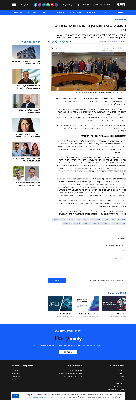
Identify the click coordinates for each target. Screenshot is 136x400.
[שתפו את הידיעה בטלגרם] (64, 41)
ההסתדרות (121, 219)
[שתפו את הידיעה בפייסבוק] (68, 41)
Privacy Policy (16, 373)
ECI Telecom (95, 219)
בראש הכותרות (120, 20)
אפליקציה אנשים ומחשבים (116, 390)
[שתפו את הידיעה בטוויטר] (53, 41)
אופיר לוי (70, 219)
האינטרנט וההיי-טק (119, 223)
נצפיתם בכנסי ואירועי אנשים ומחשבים (70, 373)
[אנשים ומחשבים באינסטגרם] (40, 5)
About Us (15, 370)
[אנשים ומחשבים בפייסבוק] (56, 5)
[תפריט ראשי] (14, 5)
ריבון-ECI (77, 223)
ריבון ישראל (86, 223)
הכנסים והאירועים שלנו (75, 370)
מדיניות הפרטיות (119, 386)
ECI (113, 219)
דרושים (122, 373)
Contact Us (16, 377)
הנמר (122, 380)
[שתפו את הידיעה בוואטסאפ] (60, 41)
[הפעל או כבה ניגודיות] (25, 5)
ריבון (78, 219)
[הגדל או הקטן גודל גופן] (28, 5)
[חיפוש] (20, 5)
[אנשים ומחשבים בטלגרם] (35, 5)
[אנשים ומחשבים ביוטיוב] (52, 5)
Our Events (16, 380)
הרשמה (67, 352)
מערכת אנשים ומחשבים (119, 41)
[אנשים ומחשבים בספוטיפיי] (48, 5)
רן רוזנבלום (67, 223)
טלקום (85, 219)
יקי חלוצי (106, 219)
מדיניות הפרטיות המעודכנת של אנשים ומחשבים (43, 397)
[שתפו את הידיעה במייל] (50, 41)
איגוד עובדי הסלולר (59, 219)
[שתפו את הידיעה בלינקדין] (57, 41)
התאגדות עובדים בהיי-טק (101, 223)
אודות (122, 377)
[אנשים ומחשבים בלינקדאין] (44, 5)
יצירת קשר (121, 370)
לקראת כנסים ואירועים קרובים (73, 377)
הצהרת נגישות (120, 383)
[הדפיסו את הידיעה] (71, 41)
